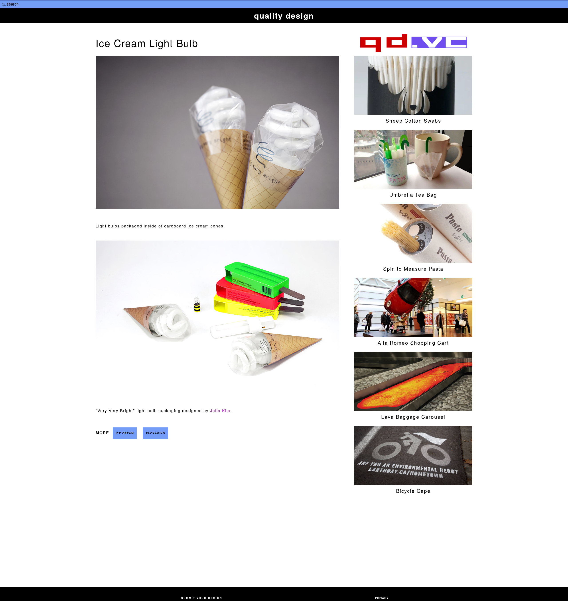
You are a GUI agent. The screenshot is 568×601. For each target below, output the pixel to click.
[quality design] (413, 51)
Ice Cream (125, 433)
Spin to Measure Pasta (413, 268)
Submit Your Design (201, 598)
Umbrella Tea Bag (413, 194)
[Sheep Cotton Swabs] (413, 112)
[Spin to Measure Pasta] (413, 260)
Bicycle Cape (413, 490)
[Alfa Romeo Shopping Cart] (413, 334)
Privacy (382, 598)
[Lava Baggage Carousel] (413, 408)
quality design (284, 15)
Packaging (155, 433)
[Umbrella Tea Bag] (413, 186)
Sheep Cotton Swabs (413, 120)
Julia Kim (220, 410)
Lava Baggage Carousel (413, 416)
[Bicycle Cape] (413, 482)
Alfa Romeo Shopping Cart (413, 342)
